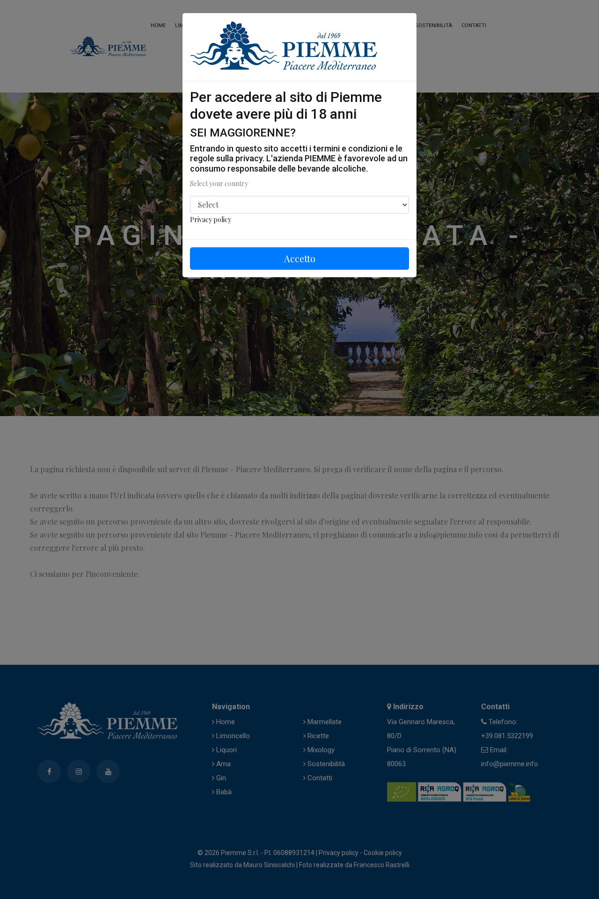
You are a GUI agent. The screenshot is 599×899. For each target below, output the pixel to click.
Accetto (299, 258)
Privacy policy (210, 219)
